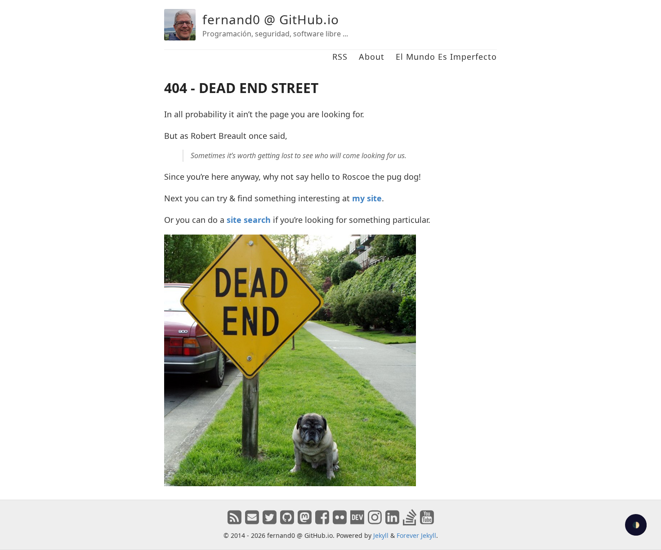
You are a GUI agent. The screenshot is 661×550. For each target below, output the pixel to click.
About (371, 56)
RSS (340, 56)
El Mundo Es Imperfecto (446, 56)
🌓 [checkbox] (636, 525)
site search (249, 219)
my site (367, 198)
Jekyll (381, 535)
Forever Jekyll (416, 535)
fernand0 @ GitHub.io (270, 19)
